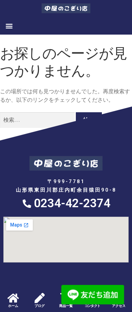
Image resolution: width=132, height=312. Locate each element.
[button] (9, 25)
